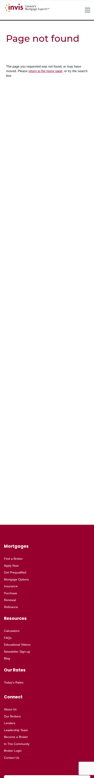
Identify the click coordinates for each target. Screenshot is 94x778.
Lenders (9, 723)
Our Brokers (12, 716)
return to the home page (45, 71)
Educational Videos (17, 644)
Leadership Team (16, 730)
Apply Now (11, 565)
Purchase (10, 593)
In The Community (17, 743)
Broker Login (13, 750)
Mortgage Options (16, 579)
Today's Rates (13, 682)
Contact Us (11, 757)
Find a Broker (13, 558)
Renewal (10, 599)
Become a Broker (16, 736)
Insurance (11, 586)
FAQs (8, 637)
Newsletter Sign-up (17, 651)
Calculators (11, 630)
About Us (10, 709)
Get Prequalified (15, 572)
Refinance (11, 606)
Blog (7, 658)
